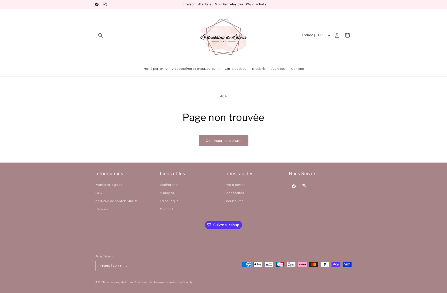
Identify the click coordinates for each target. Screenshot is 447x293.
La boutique (169, 201)
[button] (100, 35)
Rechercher (169, 184)
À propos (167, 193)
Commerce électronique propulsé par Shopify (163, 282)
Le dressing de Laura (119, 282)
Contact (166, 209)
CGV (99, 193)
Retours (101, 209)
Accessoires (234, 193)
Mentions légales (108, 184)
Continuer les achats (223, 141)
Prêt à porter (234, 184)
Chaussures (234, 201)
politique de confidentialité (116, 201)
